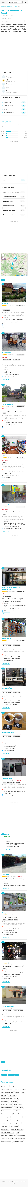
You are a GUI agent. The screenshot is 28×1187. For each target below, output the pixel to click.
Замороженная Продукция (7, 1132)
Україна (2, 6)
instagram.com (10, 750)
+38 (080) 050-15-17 (14, 426)
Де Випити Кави (12, 1095)
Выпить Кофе (21, 1135)
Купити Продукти (19, 1107)
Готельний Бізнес (6, 310)
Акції (24, 1117)
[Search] (22, 2)
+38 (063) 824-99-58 (14, 374)
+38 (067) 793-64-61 (16, 846)
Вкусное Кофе (14, 1101)
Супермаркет (4, 1126)
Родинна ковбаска (8, 404)
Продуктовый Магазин (6, 1107)
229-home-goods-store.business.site (16, 795)
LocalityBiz (4, 2)
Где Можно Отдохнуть (6, 1089)
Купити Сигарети (5, 1120)
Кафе (18, 1132)
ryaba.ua (9, 978)
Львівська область (9, 6)
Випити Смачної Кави (6, 1098)
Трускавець (16, 1075)
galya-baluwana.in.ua (12, 610)
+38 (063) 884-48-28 (14, 704)
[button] (12, 268)
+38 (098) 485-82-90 (14, 608)
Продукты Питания (17, 1113)
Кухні (7, 834)
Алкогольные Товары (6, 1123)
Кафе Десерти (12, 1135)
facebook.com (10, 376)
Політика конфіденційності (19, 1181)
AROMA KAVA (6, 638)
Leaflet (17, 275)
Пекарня (4, 917)
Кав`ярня (3, 1095)
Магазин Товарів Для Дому (9, 782)
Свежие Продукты (16, 1117)
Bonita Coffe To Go (8, 732)
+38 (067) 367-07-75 (14, 475)
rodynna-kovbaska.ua (12, 428)
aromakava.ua (10, 660)
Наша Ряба (5, 962)
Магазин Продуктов (6, 1113)
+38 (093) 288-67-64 (14, 932)
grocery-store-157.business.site (14, 528)
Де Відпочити (4, 1086)
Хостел (17, 1092)
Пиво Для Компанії (18, 1141)
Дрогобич (3, 1075)
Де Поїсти (10, 1138)
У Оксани (5, 303)
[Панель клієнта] (26, 2)
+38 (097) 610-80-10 (14, 526)
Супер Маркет (17, 1123)
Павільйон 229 (7, 778)
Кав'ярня (23, 1092)
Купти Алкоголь (14, 1126)
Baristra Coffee (7, 688)
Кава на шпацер (7, 353)
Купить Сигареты (5, 1117)
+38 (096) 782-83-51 (14, 748)
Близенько (5, 913)
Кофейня (16, 1098)
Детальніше (6, 328)
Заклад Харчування (7, 359)
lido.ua (8, 477)
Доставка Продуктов (17, 1120)
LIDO (3, 456)
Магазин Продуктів (6, 1110)
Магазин (4, 361)
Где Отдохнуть (13, 1086)
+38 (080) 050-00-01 (14, 976)
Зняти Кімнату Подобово (20, 1089)
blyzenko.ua (10, 934)
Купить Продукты (17, 1110)
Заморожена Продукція (17, 1129)
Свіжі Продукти (18, 1104)
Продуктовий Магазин (18, 411)
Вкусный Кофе (4, 1101)
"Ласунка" (5, 505)
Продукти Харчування (6, 1141)
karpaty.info (10, 324)
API (14, 1183)
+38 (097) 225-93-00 (14, 323)
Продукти (5, 874)
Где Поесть (4, 1135)
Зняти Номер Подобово (7, 1092)
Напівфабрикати (5, 1129)
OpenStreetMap (24, 275)
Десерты (3, 1138)
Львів (15, 6)
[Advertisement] (14, 48)
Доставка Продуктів (20, 1138)
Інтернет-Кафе (16, 359)
